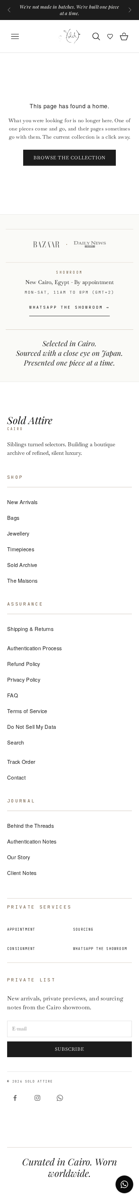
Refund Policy (23, 663)
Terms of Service (27, 711)
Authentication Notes (32, 841)
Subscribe (69, 1049)
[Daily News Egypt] (89, 244)
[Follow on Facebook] (15, 1098)
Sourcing (83, 929)
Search (15, 742)
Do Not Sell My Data (31, 726)
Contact (16, 777)
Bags (13, 517)
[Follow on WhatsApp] (60, 1098)
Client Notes (21, 872)
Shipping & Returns (30, 628)
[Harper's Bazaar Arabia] (46, 244)
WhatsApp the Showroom (100, 948)
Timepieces (20, 549)
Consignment (21, 948)
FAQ (12, 695)
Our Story (18, 857)
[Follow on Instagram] (37, 1098)
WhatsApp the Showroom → (69, 307)
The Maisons (22, 580)
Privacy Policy (23, 679)
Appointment (21, 929)
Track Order (21, 761)
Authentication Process (34, 648)
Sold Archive (22, 564)
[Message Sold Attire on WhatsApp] (124, 1184)
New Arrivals (22, 502)
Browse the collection (70, 158)
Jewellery (18, 533)
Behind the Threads (30, 825)
